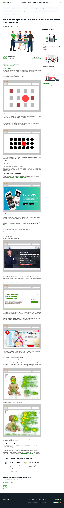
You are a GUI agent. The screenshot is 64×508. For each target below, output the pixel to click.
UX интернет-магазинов (45, 11)
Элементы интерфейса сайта (49, 66)
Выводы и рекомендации (7, 68)
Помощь (32, 499)
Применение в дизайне (7, 66)
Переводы (55, 11)
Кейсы (57, 8)
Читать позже (36, 57)
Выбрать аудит (14, 471)
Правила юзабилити (28, 11)
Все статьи (6, 8)
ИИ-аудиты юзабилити (16, 8)
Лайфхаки (44, 8)
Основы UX (6, 11)
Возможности (23, 2)
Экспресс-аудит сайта (16, 11)
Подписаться (7, 482)
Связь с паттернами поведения (8, 65)
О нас (51, 2)
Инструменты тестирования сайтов (50, 85)
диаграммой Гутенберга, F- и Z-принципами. (18, 177)
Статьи (37, 499)
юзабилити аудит (15, 502)
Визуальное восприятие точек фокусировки (11, 64)
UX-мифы (51, 8)
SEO (36, 11)
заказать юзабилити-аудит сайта (27, 453)
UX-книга (26, 8)
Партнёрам (44, 499)
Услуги (29, 499)
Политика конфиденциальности (33, 502)
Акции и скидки (15, 13)
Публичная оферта (43, 502)
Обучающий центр (34, 8)
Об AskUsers (6, 13)
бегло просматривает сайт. (25, 73)
